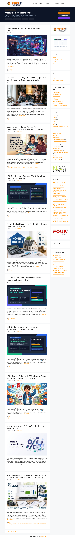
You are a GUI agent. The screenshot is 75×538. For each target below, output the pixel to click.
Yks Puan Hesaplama (57, 257)
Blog (54, 78)
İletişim (62, 3)
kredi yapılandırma (40, 523)
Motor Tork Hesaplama (58, 101)
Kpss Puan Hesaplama (58, 266)
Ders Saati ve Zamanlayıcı (58, 272)
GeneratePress (43, 536)
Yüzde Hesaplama (57, 94)
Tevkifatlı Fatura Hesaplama (59, 99)
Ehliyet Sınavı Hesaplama (58, 98)
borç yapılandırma (11, 523)
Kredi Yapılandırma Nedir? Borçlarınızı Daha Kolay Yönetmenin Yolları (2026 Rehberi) (26, 476)
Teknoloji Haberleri (57, 146)
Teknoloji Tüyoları (57, 148)
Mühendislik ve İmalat (57, 59)
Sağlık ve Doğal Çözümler (58, 139)
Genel (9, 269)
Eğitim (9, 366)
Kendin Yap (13, 318)
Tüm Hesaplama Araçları (58, 80)
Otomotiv (55, 61)
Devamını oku (11, 66)
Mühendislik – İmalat (57, 133)
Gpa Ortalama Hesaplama (58, 261)
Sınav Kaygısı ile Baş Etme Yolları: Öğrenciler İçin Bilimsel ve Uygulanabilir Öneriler (26, 78)
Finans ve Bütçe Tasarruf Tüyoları (60, 126)
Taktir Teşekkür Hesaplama (59, 259)
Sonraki (15, 531)
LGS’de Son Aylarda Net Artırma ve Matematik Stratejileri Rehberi (22, 328)
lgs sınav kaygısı (29, 167)
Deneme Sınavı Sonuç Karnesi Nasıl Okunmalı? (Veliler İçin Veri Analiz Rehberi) (26, 128)
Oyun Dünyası (10, 69)
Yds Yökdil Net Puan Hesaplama (60, 270)
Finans (54, 57)
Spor (54, 64)
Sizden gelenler (56, 144)
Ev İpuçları (55, 122)
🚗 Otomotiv (31, 19)
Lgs (8, 118)
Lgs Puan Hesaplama (57, 255)
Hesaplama (55, 3)
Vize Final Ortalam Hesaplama (59, 262)
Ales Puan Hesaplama (58, 268)
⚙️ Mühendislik (24, 19)
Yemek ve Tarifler (57, 159)
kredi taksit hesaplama (32, 523)
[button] (66, 3)
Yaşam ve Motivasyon (57, 157)
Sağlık (54, 66)
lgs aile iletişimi (17, 167)
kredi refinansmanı (24, 523)
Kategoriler (48, 3)
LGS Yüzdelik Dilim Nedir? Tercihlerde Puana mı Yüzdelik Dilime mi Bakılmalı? (27, 377)
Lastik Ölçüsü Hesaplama (58, 103)
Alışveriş (55, 115)
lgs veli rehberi (35, 167)
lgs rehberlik (23, 167)
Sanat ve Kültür (56, 143)
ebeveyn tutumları (11, 167)
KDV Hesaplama (56, 92)
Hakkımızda (41, 3)
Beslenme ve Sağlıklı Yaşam (60, 141)
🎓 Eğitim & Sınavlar (8, 19)
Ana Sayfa (35, 3)
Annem (54, 117)
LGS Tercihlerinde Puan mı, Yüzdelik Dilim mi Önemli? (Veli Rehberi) (26, 177)
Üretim (54, 155)
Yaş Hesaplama (56, 96)
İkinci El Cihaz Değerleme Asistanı (60, 105)
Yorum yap (10, 70)
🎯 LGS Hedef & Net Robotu (64, 12)
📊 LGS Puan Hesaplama (64, 15)
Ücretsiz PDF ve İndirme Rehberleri (60, 152)
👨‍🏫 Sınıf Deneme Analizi (64, 18)
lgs (8, 367)
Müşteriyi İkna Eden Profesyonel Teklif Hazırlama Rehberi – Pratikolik (24, 279)
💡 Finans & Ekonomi (17, 19)
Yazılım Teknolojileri (58, 150)
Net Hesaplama (56, 264)
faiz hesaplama (18, 523)
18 (11, 531)
